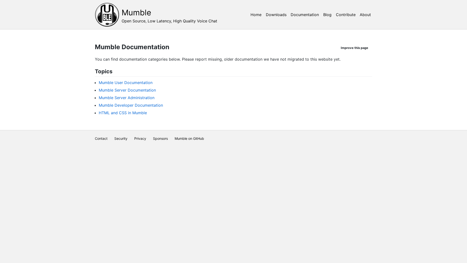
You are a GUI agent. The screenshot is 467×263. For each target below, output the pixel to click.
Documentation (305, 14)
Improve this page (354, 48)
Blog (327, 14)
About (365, 14)
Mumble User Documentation (126, 82)
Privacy (140, 138)
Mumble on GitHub (189, 138)
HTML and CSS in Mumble (123, 112)
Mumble (136, 12)
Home (256, 14)
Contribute (346, 14)
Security (120, 138)
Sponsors (160, 138)
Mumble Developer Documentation (131, 105)
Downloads (276, 14)
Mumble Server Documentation (127, 90)
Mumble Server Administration (126, 97)
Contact (101, 138)
